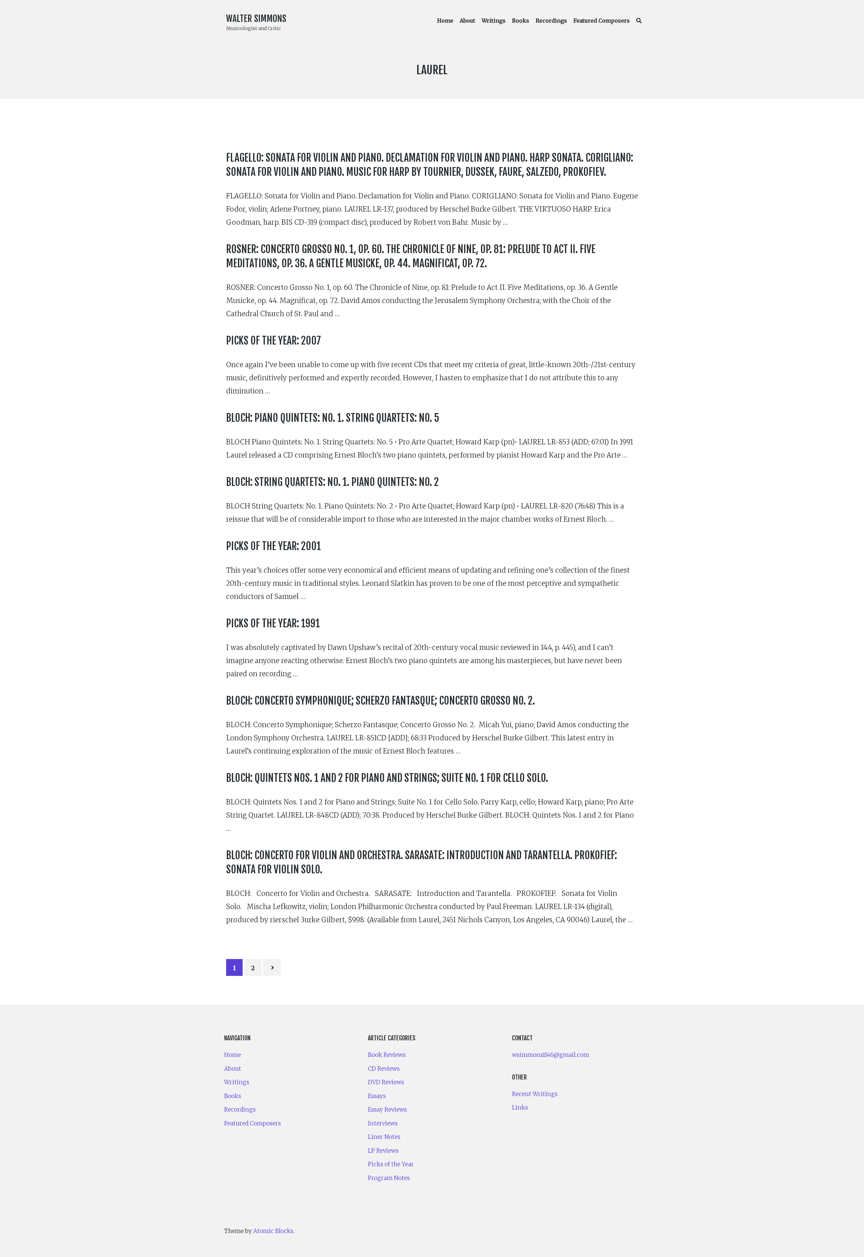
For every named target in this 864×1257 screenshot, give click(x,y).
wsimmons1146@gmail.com (550, 1055)
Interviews (383, 1123)
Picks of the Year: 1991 (273, 623)
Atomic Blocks (273, 1231)
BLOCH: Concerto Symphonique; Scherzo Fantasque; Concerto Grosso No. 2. (380, 700)
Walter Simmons (256, 18)
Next (272, 967)
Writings (494, 20)
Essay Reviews (387, 1109)
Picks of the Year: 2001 (273, 546)
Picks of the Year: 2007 (273, 340)
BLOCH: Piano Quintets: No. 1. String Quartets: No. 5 (332, 418)
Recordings (551, 20)
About (467, 20)
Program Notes (389, 1178)
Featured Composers (601, 20)
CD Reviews (384, 1068)
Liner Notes (384, 1137)
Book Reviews (387, 1055)
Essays (377, 1096)
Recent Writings (535, 1094)
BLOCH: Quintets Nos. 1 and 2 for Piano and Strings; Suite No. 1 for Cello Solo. (387, 778)
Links (520, 1107)
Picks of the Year (391, 1164)
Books (520, 20)
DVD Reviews (386, 1082)
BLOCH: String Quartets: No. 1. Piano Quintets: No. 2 (332, 482)
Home (445, 20)
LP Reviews (383, 1150)
